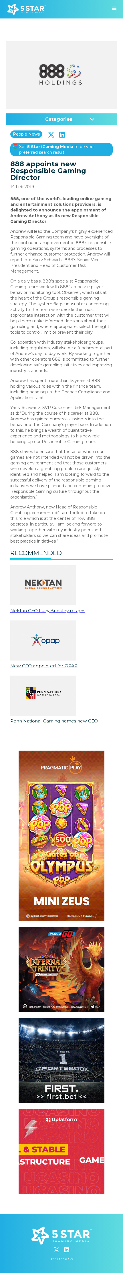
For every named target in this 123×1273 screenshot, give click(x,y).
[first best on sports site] (61, 1020)
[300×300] (61, 929)
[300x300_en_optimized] (61, 1111)
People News (26, 134)
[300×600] (61, 753)
